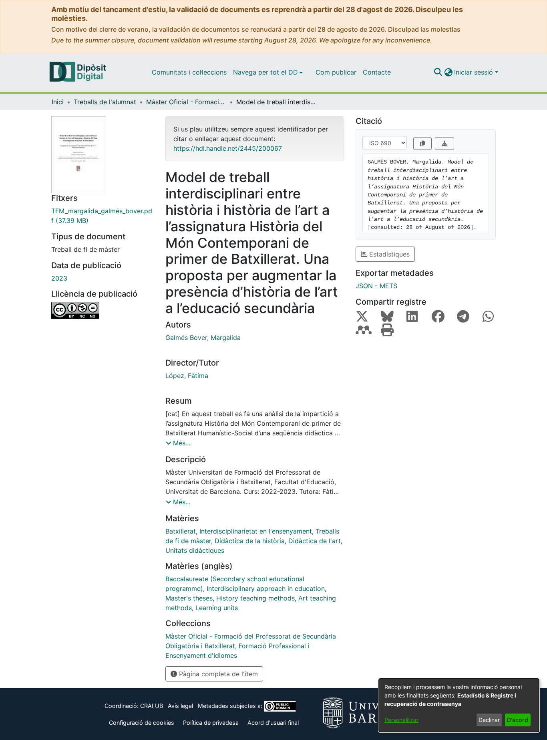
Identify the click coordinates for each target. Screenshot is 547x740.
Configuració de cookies (141, 722)
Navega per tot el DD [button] (265, 72)
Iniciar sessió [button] (474, 72)
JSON (364, 286)
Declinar (489, 719)
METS (388, 286)
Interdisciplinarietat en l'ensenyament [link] (255, 531)
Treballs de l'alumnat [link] (105, 102)
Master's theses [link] (189, 598)
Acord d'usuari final (273, 722)
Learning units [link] (216, 608)
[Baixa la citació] (444, 143)
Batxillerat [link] (180, 531)
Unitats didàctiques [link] (194, 550)
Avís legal (180, 705)
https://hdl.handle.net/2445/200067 (227, 148)
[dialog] (459, 705)
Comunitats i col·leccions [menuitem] (189, 72)
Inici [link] (58, 102)
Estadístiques (388, 254)
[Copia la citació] (422, 143)
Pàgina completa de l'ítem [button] (217, 674)
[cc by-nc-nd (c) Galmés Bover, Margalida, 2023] (102, 310)
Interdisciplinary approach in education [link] (266, 588)
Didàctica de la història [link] (250, 541)
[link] (102, 215)
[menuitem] (268, 72)
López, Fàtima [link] (186, 376)
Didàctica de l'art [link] (314, 541)
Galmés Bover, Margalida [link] (203, 338)
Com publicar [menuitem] (336, 72)
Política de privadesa (211, 722)
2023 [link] (59, 278)
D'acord (517, 719)
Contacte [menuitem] (377, 72)
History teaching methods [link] (255, 598)
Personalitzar (401, 719)
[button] (438, 72)
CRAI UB (151, 705)
